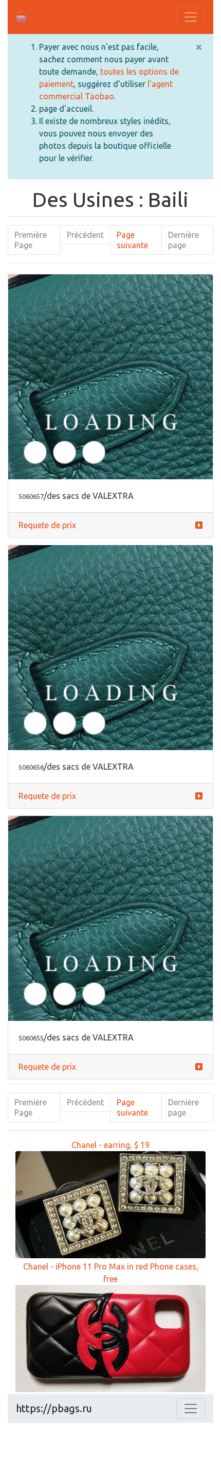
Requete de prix (47, 525)
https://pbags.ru (54, 1408)
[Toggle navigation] (190, 17)
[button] (198, 525)
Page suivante (132, 240)
